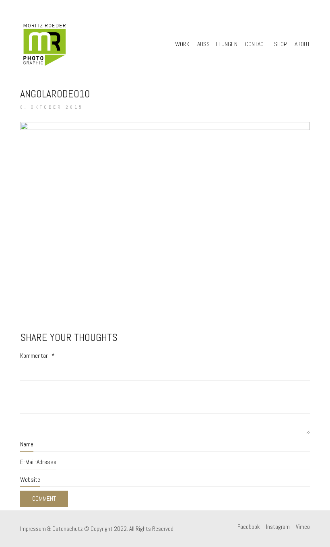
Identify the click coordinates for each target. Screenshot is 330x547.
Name (26, 444)
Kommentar (37, 355)
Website (30, 479)
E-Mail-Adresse (38, 462)
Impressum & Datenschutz (51, 529)
